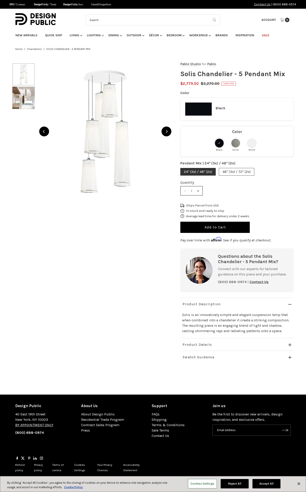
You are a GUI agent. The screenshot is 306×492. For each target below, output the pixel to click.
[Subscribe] (285, 430)
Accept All (266, 483)
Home (19, 49)
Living (74, 35)
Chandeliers (34, 49)
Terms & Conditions (168, 425)
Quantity (187, 182)
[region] (105, 131)
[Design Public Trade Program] (45, 4)
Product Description (202, 304)
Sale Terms (160, 430)
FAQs (155, 414)
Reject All (234, 483)
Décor (154, 35)
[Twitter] (23, 458)
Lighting (94, 35)
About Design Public (98, 414)
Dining (113, 35)
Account (268, 20)
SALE (265, 35)
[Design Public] (73, 4)
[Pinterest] (29, 458)
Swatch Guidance (198, 357)
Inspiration (244, 35)
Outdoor (134, 35)
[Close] (299, 484)
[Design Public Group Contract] (17, 4)
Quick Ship (53, 35)
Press (85, 430)
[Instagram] (41, 458)
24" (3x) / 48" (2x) (198, 172)
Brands (221, 35)
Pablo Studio (190, 64)
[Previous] (44, 131)
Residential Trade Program (102, 419)
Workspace (198, 35)
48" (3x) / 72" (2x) (236, 172)
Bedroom (174, 35)
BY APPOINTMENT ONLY (34, 425)
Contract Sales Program (100, 425)
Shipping (159, 419)
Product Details (197, 344)
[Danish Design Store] (101, 4)
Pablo (211, 64)
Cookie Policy (73, 487)
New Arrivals (26, 35)
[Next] (166, 131)
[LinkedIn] (35, 458)
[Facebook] (17, 458)
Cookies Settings (202, 483)
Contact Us (262, 4)
